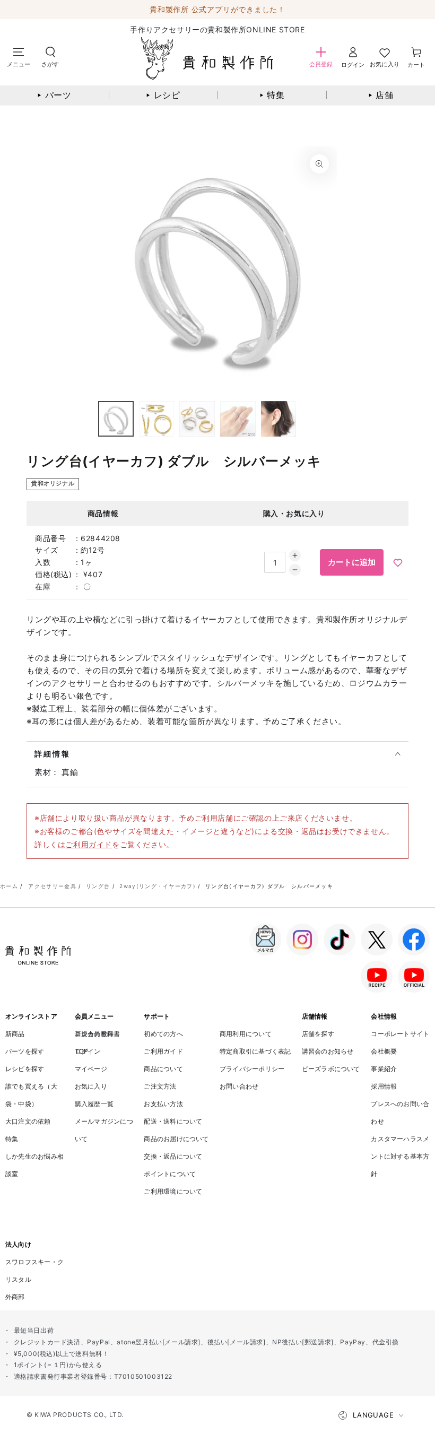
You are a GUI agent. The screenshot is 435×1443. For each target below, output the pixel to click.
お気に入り (91, 1086)
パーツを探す (24, 1051)
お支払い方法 (163, 1104)
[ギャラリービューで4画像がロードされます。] (238, 419)
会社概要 (384, 1051)
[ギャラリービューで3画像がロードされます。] (197, 419)
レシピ (163, 95)
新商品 (15, 1034)
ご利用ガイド (88, 844)
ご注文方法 (160, 1086)
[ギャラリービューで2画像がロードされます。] (157, 419)
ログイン (88, 1051)
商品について (163, 1069)
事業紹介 (384, 1069)
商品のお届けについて (176, 1139)
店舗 (381, 95)
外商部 (15, 1297)
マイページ (91, 1069)
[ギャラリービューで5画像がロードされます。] (279, 419)
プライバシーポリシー (252, 1069)
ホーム (9, 886)
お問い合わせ (239, 1086)
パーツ (55, 95)
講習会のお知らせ (328, 1051)
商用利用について (246, 1034)
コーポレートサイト (400, 1034)
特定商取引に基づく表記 (255, 1051)
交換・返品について (173, 1156)
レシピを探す (24, 1069)
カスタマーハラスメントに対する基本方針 (400, 1156)
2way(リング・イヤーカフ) (157, 886)
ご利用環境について (173, 1191)
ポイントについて (170, 1174)
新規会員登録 (94, 1034)
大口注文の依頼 (28, 1121)
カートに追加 (352, 562)
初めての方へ (163, 1034)
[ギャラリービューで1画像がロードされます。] (116, 419)
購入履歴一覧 (94, 1104)
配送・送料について (173, 1121)
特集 (272, 95)
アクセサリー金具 (52, 886)
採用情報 (384, 1086)
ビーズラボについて (331, 1069)
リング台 (98, 886)
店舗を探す (318, 1034)
